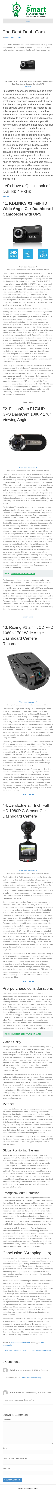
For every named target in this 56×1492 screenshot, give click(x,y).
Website (6, 1469)
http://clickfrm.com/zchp (31, 1378)
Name (5, 1448)
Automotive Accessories (20, 1342)
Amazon (28, 87)
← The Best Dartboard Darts (14, 1350)
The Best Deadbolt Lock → (42, 1350)
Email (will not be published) (15, 1458)
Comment (7, 1420)
